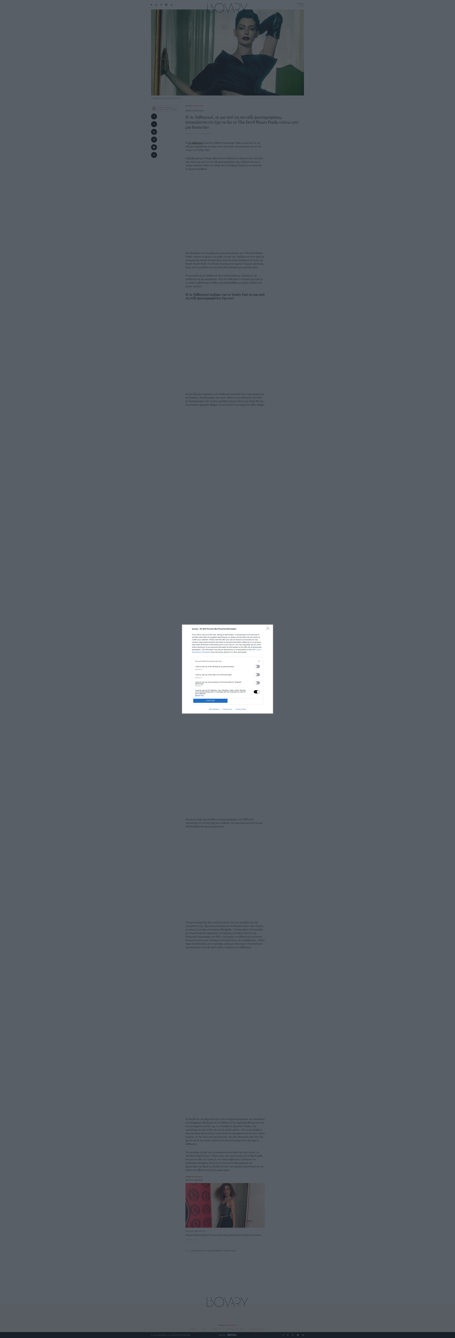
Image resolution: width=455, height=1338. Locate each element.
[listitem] (227, 661)
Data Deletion (214, 709)
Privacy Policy (241, 709)
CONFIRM (210, 701)
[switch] (257, 666)
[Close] (268, 629)
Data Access (227, 709)
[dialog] (227, 669)
